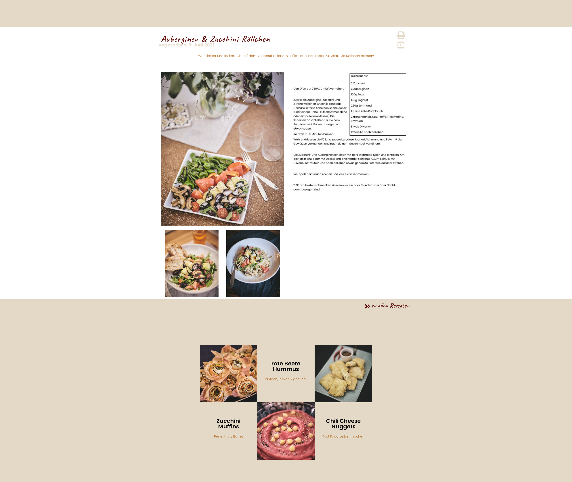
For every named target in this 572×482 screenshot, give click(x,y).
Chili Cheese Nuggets (343, 423)
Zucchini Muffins (228, 423)
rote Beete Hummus (285, 366)
